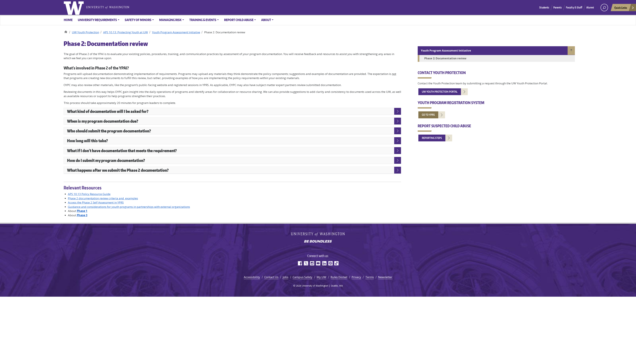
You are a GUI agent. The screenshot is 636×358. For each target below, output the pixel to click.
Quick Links (620, 7)
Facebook (299, 263)
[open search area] (604, 7)
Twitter (306, 263)
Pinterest (330, 263)
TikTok (336, 263)
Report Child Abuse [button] (238, 20)
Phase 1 (82, 211)
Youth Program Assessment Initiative (176, 32)
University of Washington (74, 7)
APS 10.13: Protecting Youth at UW (125, 32)
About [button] (266, 20)
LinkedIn (324, 263)
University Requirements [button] (97, 20)
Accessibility (252, 277)
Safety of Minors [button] (138, 20)
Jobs (285, 277)
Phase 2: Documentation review (445, 58)
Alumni (590, 7)
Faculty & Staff (574, 7)
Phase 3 (82, 215)
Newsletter (385, 277)
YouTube (318, 263)
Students (544, 7)
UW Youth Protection (66, 31)
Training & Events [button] (202, 20)
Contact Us (271, 277)
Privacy (356, 277)
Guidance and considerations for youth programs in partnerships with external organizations (129, 207)
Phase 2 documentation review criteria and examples (103, 198)
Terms (369, 277)
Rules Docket (339, 277)
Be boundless (318, 242)
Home (68, 20)
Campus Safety (302, 277)
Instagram (312, 263)
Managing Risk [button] (170, 20)
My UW (321, 277)
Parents (557, 7)
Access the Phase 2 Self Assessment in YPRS (96, 202)
